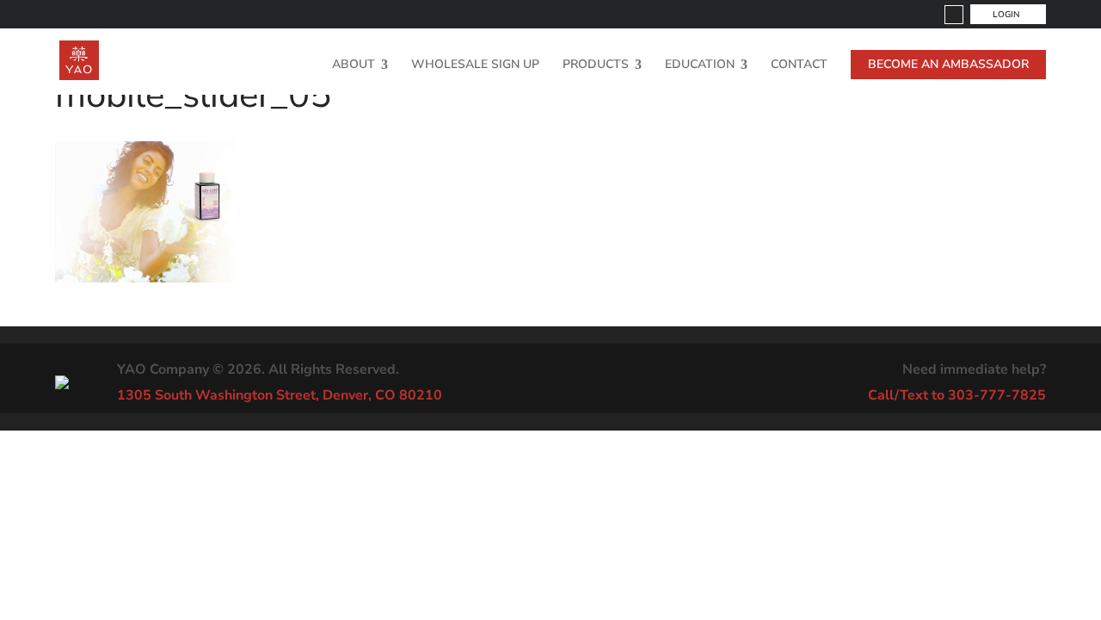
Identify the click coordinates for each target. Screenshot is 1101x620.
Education (700, 65)
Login (1006, 15)
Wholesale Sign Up (475, 65)
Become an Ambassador (948, 64)
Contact (799, 65)
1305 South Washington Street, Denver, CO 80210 (279, 395)
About (353, 65)
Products (596, 65)
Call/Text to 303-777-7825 (957, 395)
